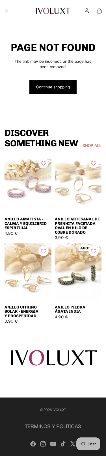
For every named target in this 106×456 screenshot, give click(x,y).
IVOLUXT (59, 410)
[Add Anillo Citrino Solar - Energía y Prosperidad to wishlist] (43, 251)
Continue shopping (53, 87)
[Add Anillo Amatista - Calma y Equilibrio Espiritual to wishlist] (43, 163)
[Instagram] (43, 444)
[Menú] (6, 11)
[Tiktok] (63, 444)
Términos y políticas (53, 426)
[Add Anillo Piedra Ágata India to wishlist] (93, 251)
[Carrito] (99, 11)
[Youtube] (53, 444)
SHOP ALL (92, 145)
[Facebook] (33, 444)
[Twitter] (73, 444)
